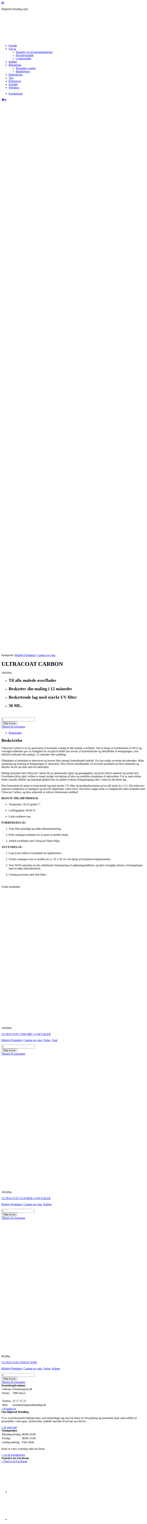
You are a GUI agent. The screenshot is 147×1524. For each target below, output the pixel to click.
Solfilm (13, 61)
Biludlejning (23, 71)
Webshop (14, 87)
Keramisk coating (26, 68)
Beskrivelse (15, 732)
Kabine (47, 1204)
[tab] (77, 732)
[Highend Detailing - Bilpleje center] (28, 39)
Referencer (15, 81)
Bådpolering (16, 74)
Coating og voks (46, 655)
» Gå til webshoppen (13, 1454)
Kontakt (13, 84)
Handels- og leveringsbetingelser (34, 52)
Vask (54, 1040)
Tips (11, 77)
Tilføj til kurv (9, 723)
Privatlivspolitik (25, 55)
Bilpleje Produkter (25, 655)
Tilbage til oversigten (13, 726)
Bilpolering (15, 64)
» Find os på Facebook (14, 1461)
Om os (12, 48)
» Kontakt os (8, 1408)
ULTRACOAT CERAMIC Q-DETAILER (26, 1034)
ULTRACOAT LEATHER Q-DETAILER (26, 1198)
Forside (13, 45)
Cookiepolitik (23, 58)
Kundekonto (16, 93)
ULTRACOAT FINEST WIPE (19, 1362)
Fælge (46, 1040)
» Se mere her (9, 1427)
